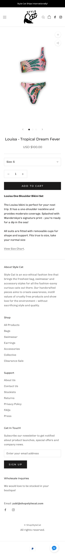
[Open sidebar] (4, 17)
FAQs (7, 410)
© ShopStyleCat (32, 525)
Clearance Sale (14, 360)
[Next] (42, 129)
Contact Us (11, 386)
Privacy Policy (13, 404)
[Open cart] (49, 17)
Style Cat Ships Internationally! (32, 3)
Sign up (15, 464)
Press (8, 416)
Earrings (9, 342)
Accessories (12, 348)
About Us (10, 380)
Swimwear (11, 336)
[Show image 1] (29, 129)
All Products (12, 325)
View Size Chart (14, 248)
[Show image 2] (32, 129)
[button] (54, 549)
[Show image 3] (36, 129)
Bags (7, 331)
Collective (10, 354)
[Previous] (22, 129)
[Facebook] (55, 17)
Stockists (10, 392)
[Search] (43, 17)
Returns (9, 398)
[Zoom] (58, 35)
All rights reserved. (32, 529)
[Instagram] (60, 17)
